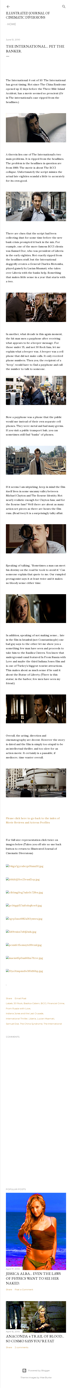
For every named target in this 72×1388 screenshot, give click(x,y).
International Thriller (17, 1018)
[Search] (64, 5)
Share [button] (9, 998)
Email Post (20, 998)
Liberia (32, 1018)
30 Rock (18, 1003)
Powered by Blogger (39, 1370)
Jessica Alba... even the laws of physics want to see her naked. (33, 1278)
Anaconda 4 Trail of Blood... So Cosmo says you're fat (35, 1338)
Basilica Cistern (32, 1003)
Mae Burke (46, 1377)
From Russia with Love (18, 1008)
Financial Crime (55, 1003)
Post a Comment (24, 1289)
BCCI (43, 1003)
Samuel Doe (12, 1023)
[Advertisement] (36, 1156)
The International (53, 1023)
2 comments (21, 1347)
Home (11, 24)
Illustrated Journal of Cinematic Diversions (28, 15)
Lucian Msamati (45, 1018)
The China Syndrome (31, 1023)
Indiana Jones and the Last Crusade (24, 1013)
